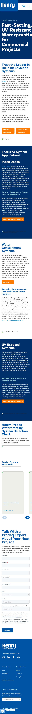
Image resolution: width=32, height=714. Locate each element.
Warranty (4, 677)
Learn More (7, 282)
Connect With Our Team (23, 131)
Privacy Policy (19, 677)
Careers (18, 670)
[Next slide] (27, 517)
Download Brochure (7, 131)
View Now (7, 510)
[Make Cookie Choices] (2, 711)
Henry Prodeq (6, 166)
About (3, 670)
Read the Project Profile (13, 219)
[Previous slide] (4, 517)
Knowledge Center (21, 667)
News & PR (5, 674)
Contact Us (19, 674)
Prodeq (4, 81)
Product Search (6, 667)
